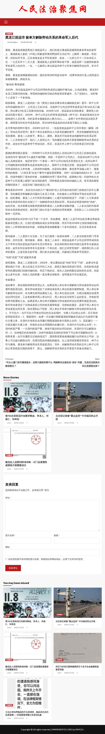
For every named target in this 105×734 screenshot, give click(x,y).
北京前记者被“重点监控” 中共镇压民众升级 (75, 621)
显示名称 (10, 535)
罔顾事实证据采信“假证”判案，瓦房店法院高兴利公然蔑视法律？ (76, 362)
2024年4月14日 (26, 42)
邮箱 (57, 535)
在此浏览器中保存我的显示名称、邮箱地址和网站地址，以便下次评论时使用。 (46, 559)
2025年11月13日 (69, 673)
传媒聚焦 (9, 34)
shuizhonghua (12, 42)
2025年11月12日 (19, 718)
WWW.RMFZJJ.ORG (62, 729)
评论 (8, 497)
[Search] (98, 21)
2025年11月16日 (19, 423)
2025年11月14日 (19, 469)
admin (9, 423)
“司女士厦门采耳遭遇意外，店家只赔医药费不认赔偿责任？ (28, 362)
